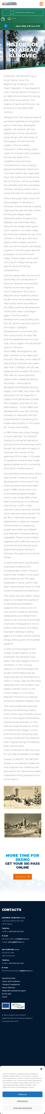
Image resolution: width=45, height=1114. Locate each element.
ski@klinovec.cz (25, 971)
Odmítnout (22, 1101)
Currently (24, 12)
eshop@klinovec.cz (16, 942)
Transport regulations (11, 984)
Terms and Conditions (11, 981)
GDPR (4, 997)
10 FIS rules (6, 994)
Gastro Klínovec (8, 988)
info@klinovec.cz (22, 939)
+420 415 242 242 (16, 963)
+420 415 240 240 (16, 931)
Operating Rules (8, 978)
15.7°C (13, 18)
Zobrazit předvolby (22, 1108)
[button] (41, 1069)
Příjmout (22, 1094)
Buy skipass (21, 877)
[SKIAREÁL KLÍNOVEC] (9, 4)
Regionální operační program (14, 991)
